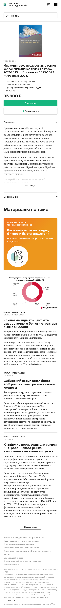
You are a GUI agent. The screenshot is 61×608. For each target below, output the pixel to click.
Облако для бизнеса (13, 558)
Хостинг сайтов (11, 565)
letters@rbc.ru (9, 600)
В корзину (30, 103)
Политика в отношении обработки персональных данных (27, 553)
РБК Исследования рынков (19, 225)
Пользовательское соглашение (19, 544)
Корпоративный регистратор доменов (22, 561)
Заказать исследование (15, 538)
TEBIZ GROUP (9, 375)
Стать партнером (30, 541)
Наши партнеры (11, 541)
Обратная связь (37, 538)
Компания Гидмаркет (14, 315)
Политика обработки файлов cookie (21, 548)
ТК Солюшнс (10, 61)
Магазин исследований (18, 5)
